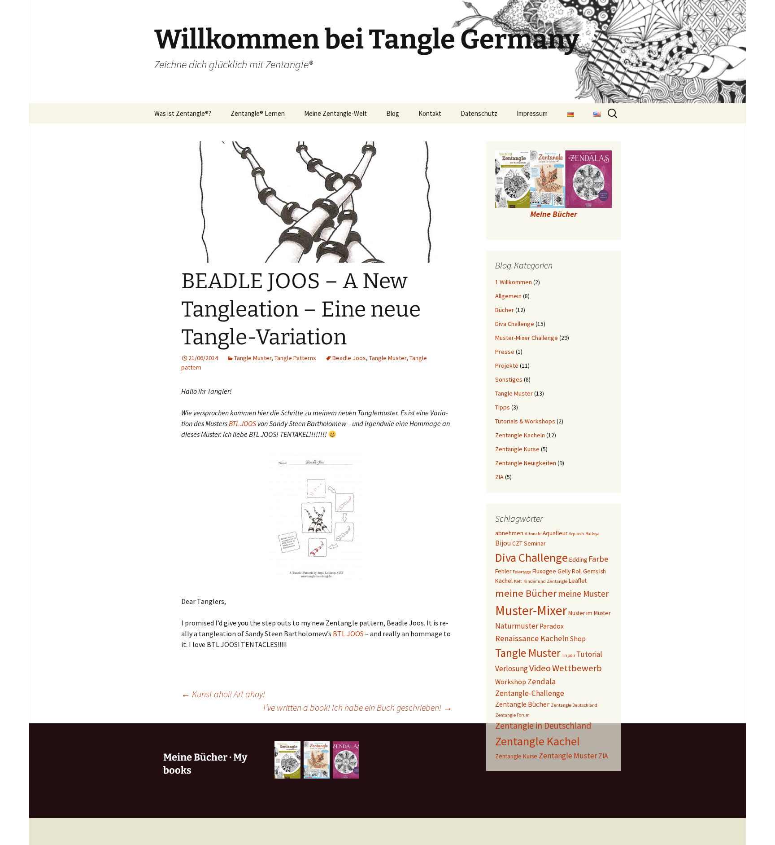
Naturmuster (516, 626)
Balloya (592, 534)
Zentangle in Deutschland (543, 725)
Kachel (504, 581)
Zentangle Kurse (517, 449)
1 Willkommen (513, 282)
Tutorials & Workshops (525, 421)
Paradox (552, 626)
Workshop (510, 682)
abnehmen (509, 533)
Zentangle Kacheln (520, 435)
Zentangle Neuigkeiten (525, 463)
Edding (578, 559)
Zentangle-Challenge (529, 693)
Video (540, 668)
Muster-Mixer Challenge (526, 338)
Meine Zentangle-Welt (335, 113)
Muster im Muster (589, 613)
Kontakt (429, 113)
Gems (590, 571)
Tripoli (568, 655)
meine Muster (583, 593)
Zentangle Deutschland (574, 705)
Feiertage (522, 572)
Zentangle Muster (568, 756)
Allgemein (508, 296)
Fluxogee (544, 571)
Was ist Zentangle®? (182, 113)
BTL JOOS (242, 423)
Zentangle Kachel (537, 741)
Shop (578, 638)
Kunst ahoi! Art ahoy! (223, 694)
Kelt (518, 581)
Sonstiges (508, 379)
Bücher (504, 310)
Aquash (576, 534)
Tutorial (589, 654)
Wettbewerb (577, 668)
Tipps (502, 407)
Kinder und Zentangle (545, 581)
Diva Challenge (514, 324)
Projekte (506, 365)
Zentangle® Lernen (258, 113)
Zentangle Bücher (522, 704)
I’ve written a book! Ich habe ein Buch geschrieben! (357, 707)
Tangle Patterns (295, 358)
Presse (504, 352)
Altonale (533, 534)
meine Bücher (526, 593)
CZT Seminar (528, 543)
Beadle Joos (349, 358)
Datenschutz (479, 113)
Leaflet (578, 581)
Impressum (532, 113)
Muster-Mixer (531, 610)
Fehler (503, 571)
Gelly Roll (569, 571)
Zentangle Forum (512, 715)
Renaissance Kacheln (532, 638)
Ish (602, 571)
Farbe (598, 559)
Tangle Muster (252, 358)
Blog (392, 113)
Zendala (541, 681)
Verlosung (511, 668)
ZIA (499, 477)
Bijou (503, 543)
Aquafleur (555, 533)
